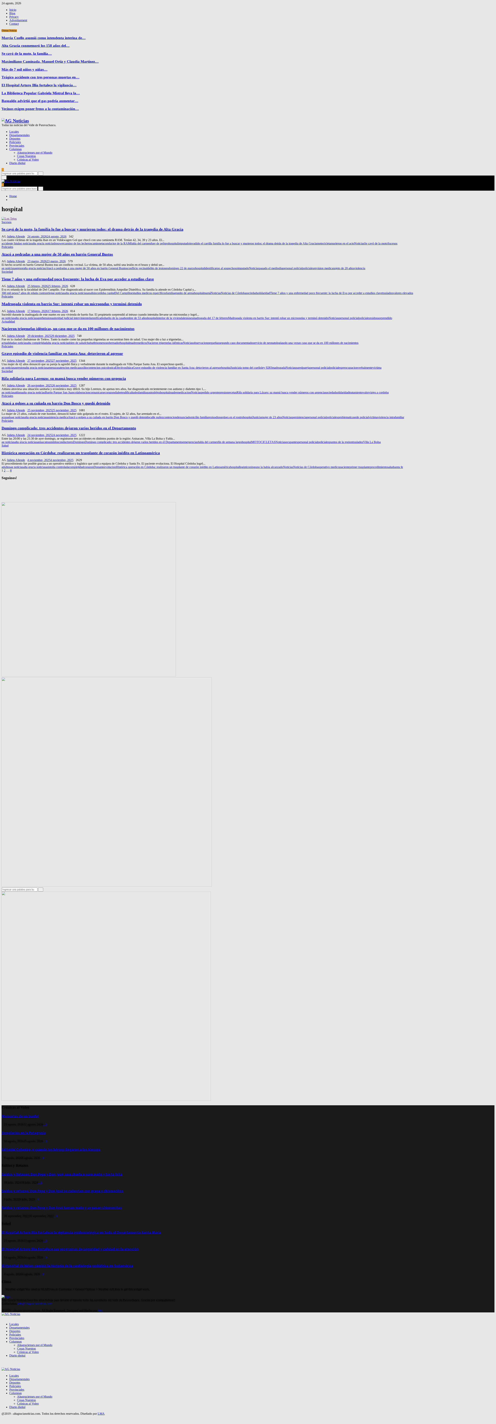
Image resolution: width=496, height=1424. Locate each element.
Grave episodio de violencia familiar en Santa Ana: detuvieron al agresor (62, 353)
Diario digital (17, 163)
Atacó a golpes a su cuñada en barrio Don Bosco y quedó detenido (56, 403)
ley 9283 (266, 367)
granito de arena (184, 293)
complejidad (76, 467)
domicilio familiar (198, 417)
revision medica (323, 268)
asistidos (53, 442)
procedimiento (378, 467)
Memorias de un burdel (20, 1116)
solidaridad (263, 293)
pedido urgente (210, 392)
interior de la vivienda (170, 318)
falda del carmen (141, 243)
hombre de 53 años (135, 318)
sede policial (361, 417)
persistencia (299, 417)
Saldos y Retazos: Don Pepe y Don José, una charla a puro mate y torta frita (62, 1174)
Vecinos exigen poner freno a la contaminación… (40, 109)
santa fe (398, 467)
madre (133, 342)
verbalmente (365, 367)
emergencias (190, 442)
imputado (183, 243)
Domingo (79, 442)
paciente (344, 467)
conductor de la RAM (117, 243)
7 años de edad (27, 293)
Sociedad (7, 271)
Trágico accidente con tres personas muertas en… (40, 77)
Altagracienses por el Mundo (34, 152)
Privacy (14, 16)
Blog (12, 13)
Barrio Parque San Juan (59, 392)
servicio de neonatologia (267, 342)
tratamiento (356, 392)
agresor (19, 268)
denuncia (182, 417)
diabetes (119, 392)
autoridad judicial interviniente (70, 318)
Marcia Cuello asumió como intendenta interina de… (44, 38)
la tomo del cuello (250, 367)
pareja (306, 367)
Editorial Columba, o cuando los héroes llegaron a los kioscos (51, 1150)
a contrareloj (44, 293)
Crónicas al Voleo (28, 159)
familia (170, 293)
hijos (157, 392)
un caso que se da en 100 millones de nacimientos (328, 342)
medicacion (184, 392)
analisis (91, 293)
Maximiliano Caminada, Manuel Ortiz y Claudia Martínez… (50, 61)
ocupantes (292, 442)
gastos (150, 392)
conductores (65, 442)
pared (299, 367)
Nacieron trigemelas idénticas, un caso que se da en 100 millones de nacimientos (68, 328)
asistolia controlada (57, 467)
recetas (232, 392)
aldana (18, 392)
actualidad (8, 342)
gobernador (113, 342)
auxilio (83, 367)
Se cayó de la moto (376, 243)
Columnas (15, 149)
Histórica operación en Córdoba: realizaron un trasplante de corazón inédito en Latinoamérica (81, 453)
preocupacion (349, 367)
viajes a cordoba (379, 392)
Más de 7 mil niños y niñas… (24, 69)
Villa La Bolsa (372, 442)
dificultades (131, 392)
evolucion (110, 467)
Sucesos (6, 222)
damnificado (96, 318)
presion (223, 392)
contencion (170, 417)
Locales (14, 131)
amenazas (53, 367)
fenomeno (100, 342)
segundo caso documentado (236, 342)
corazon (110, 392)
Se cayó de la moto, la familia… (27, 54)
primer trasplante (360, 467)
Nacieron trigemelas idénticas (165, 342)
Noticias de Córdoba (233, 293)
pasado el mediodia (270, 268)
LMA (101, 1413)
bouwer (59, 243)
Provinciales (16, 145)
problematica (346, 417)
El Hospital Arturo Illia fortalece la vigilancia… (39, 85)
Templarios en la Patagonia (24, 1133)
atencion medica (69, 367)
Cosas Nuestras (26, 156)
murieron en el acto (342, 243)
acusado (6, 417)
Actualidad (8, 321)
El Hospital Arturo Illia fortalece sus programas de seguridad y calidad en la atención (70, 1249)
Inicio (12, 9)
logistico (244, 467)
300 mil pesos (10, 293)
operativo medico (328, 467)
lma (100, 1310)
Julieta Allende (16, 236)
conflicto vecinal (137, 268)
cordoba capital (105, 293)
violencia (359, 268)
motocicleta (324, 243)
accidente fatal (10, 243)
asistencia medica (57, 417)
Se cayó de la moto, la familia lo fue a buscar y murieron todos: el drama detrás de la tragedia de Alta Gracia (92, 229)
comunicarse (97, 392)
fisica (130, 367)
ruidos (374, 318)
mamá (207, 293)
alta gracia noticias (43, 243)
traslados (387, 293)
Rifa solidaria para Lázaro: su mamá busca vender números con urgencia (281, 392)
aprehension (44, 318)
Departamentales (19, 135)
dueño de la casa (114, 318)
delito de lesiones (157, 268)
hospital (173, 243)
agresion (20, 367)
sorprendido (385, 318)
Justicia (235, 367)
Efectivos (121, 367)
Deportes (14, 138)
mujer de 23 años (271, 417)
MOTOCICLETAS (263, 442)
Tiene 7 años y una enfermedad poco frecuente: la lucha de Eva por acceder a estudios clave (78, 279)
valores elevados (403, 293)
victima (377, 367)
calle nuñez (156, 417)
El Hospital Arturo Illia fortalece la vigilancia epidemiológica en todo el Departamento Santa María (81, 1232)
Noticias (359, 243)
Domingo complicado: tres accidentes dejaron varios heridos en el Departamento (69, 428)
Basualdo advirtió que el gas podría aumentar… (40, 101)
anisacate (42, 442)
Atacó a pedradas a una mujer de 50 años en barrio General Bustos (57, 254)
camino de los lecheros (77, 243)
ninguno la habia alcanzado (266, 467)
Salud (5, 445)
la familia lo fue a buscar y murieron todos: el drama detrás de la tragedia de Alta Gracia (263, 243)
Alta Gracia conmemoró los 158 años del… (36, 46)
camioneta (97, 243)
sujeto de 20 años (343, 268)
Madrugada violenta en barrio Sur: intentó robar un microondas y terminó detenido (72, 304)
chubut (89, 342)
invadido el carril (199, 243)
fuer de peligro (160, 243)
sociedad (251, 293)
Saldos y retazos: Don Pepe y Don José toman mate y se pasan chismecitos (62, 1208)
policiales (308, 268)
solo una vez (290, 342)
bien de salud (77, 342)
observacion (200, 342)
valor (366, 392)
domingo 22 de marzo (181, 268)
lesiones (188, 318)
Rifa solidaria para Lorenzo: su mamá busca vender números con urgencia (64, 378)
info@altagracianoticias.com (34, 1303)
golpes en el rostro (232, 417)
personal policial (292, 268)
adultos (6, 467)
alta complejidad (37, 342)
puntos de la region (340, 442)
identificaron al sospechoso (221, 268)
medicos (142, 342)
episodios (215, 417)
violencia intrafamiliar (391, 417)
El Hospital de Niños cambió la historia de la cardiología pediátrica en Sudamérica (67, 1266)
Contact (14, 23)
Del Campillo (123, 293)
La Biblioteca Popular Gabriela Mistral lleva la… (41, 93)
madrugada (279, 367)
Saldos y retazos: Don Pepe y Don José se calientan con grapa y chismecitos (62, 1191)
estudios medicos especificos (148, 293)
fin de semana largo (230, 442)
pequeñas (213, 342)
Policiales (15, 142)
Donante (99, 467)
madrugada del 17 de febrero (210, 318)
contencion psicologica (101, 367)
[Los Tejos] (9, 218)
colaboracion (82, 392)
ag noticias (25, 243)
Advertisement (18, 20)
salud (390, 467)
